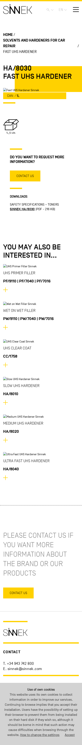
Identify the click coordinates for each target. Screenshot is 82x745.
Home (8, 35)
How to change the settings (40, 735)
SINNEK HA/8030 (22, 209)
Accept (70, 735)
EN (61, 10)
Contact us (25, 176)
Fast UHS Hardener (20, 52)
